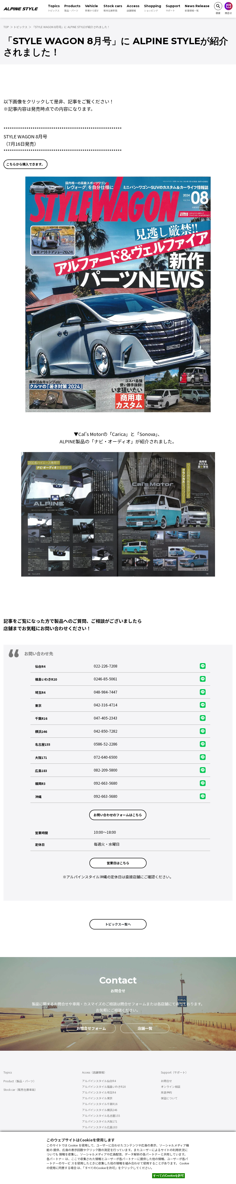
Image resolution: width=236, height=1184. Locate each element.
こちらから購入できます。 (25, 164)
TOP (6, 27)
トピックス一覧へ (118, 924)
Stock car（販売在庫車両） (20, 1089)
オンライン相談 (170, 1086)
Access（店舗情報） (94, 1072)
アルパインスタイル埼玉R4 (99, 1092)
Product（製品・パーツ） (19, 1081)
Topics (7, 1072)
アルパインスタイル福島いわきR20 (104, 1086)
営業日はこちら (118, 863)
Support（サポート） (174, 1072)
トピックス (20, 27)
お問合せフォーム (91, 1028)
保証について (169, 1098)
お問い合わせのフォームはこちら (118, 815)
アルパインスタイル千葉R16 (100, 1104)
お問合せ (166, 1081)
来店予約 (166, 1092)
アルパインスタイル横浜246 (99, 1110)
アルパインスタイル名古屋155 (101, 1115)
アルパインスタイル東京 (97, 1098)
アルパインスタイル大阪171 (99, 1121)
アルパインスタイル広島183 (99, 1127)
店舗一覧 (145, 1028)
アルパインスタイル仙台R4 (99, 1081)
